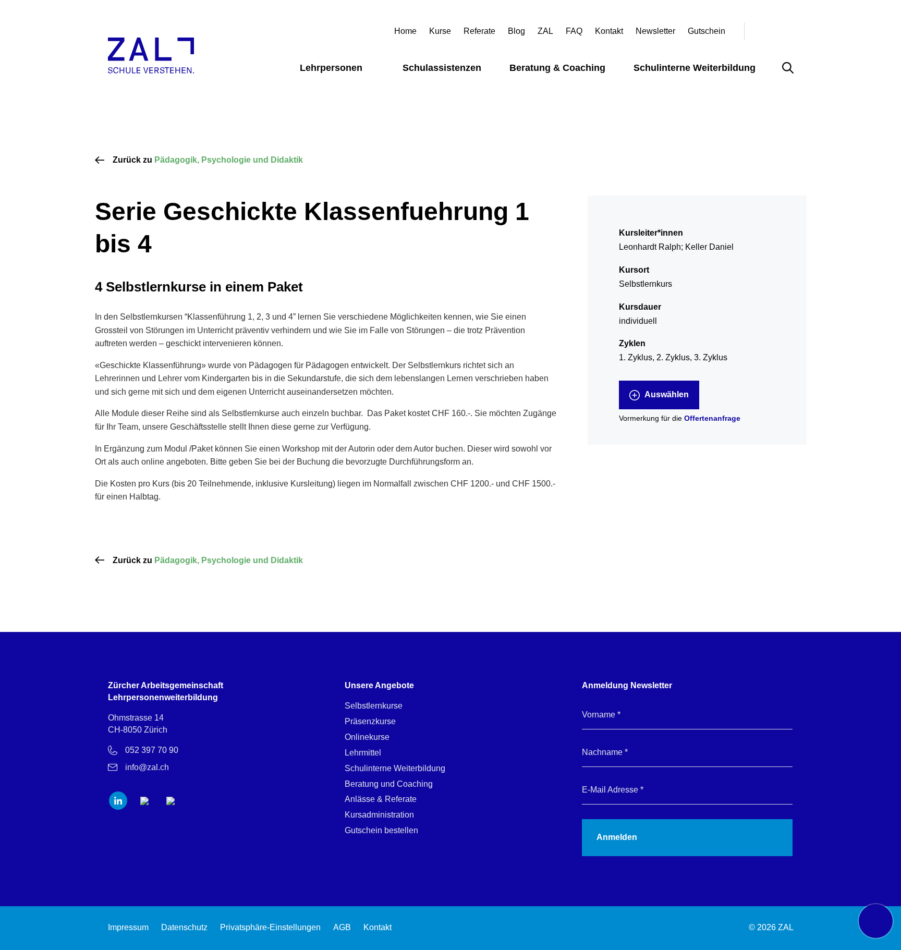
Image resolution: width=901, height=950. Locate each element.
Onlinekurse (367, 737)
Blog (516, 31)
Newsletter (655, 31)
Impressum (128, 927)
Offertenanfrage (712, 418)
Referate (479, 31)
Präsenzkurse (370, 721)
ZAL (545, 31)
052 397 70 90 (151, 750)
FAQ (574, 31)
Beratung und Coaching (389, 784)
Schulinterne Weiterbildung (695, 67)
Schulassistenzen (442, 67)
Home (405, 31)
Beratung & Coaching (557, 67)
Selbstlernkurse (374, 705)
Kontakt (609, 31)
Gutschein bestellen (381, 830)
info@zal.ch (147, 767)
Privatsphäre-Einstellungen (270, 927)
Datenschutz (184, 927)
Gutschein (706, 31)
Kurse (440, 31)
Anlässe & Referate (381, 799)
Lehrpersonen (331, 67)
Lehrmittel (363, 752)
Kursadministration (379, 814)
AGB (342, 927)
